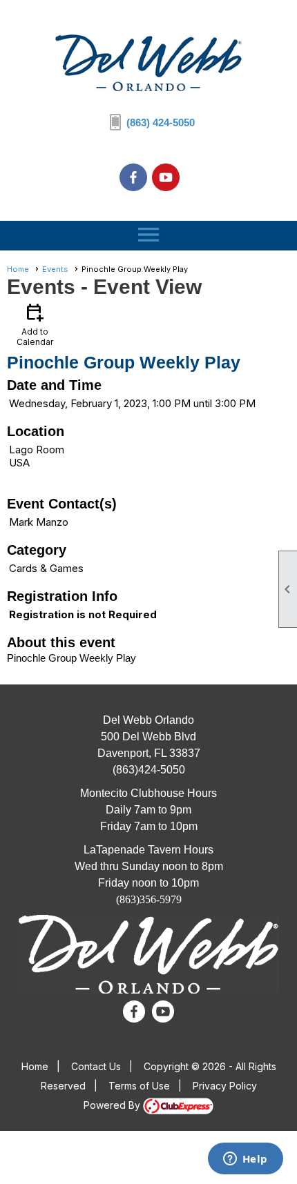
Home (18, 269)
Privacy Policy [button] (225, 1086)
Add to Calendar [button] (35, 324)
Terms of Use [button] (139, 1086)
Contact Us (96, 1066)
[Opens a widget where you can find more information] (245, 1160)
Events (55, 269)
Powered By (113, 1105)
